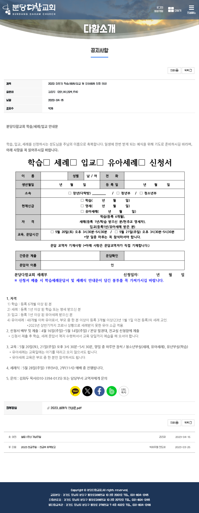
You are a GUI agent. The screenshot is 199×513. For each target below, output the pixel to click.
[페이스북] (99, 391)
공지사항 (99, 51)
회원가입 (158, 11)
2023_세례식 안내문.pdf (66, 408)
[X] (87, 391)
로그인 (160, 7)
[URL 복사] (124, 391)
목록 (186, 70)
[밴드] (112, 391)
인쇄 (172, 70)
